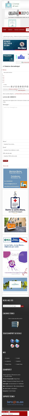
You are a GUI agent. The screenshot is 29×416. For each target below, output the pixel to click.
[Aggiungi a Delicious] (14, 86)
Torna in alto (5, 166)
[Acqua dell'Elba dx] (12, 23)
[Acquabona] (15, 284)
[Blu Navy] (15, 45)
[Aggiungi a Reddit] (23, 86)
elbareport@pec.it (20, 386)
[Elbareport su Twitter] (17, 341)
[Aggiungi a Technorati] (20, 86)
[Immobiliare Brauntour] (15, 178)
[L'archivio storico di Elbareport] (15, 324)
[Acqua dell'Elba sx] (12, 4)
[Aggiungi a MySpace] (25, 86)
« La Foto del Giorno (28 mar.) (20, 93)
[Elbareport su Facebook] (12, 341)
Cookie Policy (19, 364)
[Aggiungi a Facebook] (11, 86)
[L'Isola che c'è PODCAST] (15, 202)
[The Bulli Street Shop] (15, 224)
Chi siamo (7, 358)
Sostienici (18, 361)
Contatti (18, 358)
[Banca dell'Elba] (15, 242)
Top (3, 408)
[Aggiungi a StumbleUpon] (18, 86)
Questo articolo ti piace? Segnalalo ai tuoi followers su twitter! (27, 86)
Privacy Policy (8, 364)
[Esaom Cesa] (21, 56)
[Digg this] (16, 86)
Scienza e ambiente (13, 89)
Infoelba (9, 409)
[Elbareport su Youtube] (12, 345)
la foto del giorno (21, 90)
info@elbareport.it (9, 386)
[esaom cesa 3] (8, 57)
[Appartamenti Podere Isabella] (15, 263)
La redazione (8, 361)
